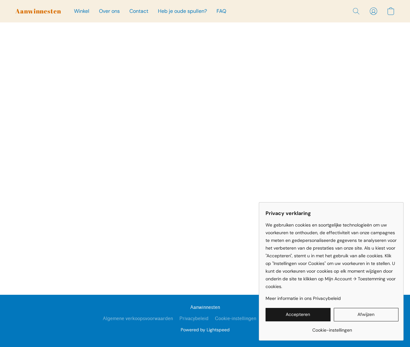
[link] (332, 327)
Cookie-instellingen (235, 318)
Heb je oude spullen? (182, 11)
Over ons (109, 11)
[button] (38, 11)
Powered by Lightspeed (205, 330)
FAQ (221, 11)
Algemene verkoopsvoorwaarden (138, 318)
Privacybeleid (194, 318)
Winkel (81, 11)
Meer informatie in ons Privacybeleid (303, 298)
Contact (138, 11)
